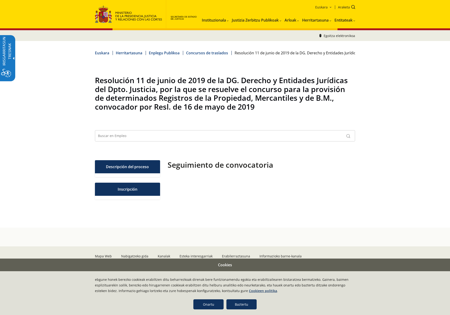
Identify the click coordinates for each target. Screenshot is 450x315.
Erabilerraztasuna (236, 256)
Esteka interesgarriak (196, 256)
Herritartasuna (129, 53)
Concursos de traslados (207, 53)
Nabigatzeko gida (134, 256)
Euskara (102, 53)
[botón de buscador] (348, 135)
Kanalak (164, 256)
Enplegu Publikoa (164, 53)
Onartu (208, 304)
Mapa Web (103, 256)
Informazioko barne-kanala (280, 256)
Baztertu (241, 304)
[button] (345, 7)
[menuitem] (215, 19)
